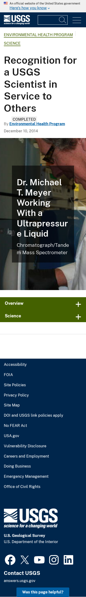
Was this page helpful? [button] (43, 592)
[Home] (17, 23)
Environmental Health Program (38, 35)
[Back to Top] (68, 579)
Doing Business (17, 466)
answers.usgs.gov (19, 580)
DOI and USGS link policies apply (33, 415)
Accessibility (15, 365)
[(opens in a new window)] (10, 559)
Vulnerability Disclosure (25, 446)
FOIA (8, 375)
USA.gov (11, 436)
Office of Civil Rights (22, 487)
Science (12, 43)
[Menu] (76, 20)
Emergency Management (26, 476)
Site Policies (15, 385)
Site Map (12, 405)
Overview (14, 303)
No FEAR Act (15, 426)
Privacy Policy (16, 395)
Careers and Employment (26, 456)
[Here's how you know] (43, 6)
